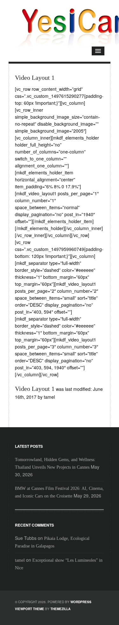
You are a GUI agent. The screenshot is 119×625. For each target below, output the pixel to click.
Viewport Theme (29, 609)
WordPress (80, 602)
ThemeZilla (60, 609)
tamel (20, 560)
